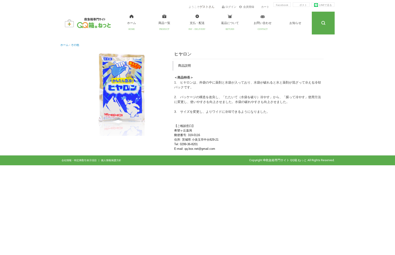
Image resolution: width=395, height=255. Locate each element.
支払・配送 (197, 23)
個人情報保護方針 (111, 160)
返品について (230, 23)
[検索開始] (323, 23)
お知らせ (295, 23)
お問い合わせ (263, 23)
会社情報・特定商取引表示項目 (79, 160)
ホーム (131, 23)
